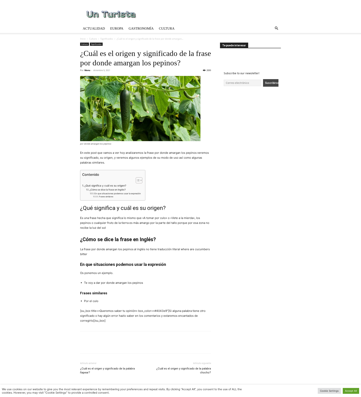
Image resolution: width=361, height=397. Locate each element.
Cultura (166, 28)
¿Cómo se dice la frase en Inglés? (107, 189)
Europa (116, 28)
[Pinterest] (101, 345)
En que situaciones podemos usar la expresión (117, 193)
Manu (87, 70)
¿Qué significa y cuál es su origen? (105, 185)
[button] (276, 29)
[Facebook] (84, 345)
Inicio (83, 38)
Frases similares (106, 196)
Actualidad (94, 28)
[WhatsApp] (110, 345)
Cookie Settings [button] (329, 390)
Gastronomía (141, 28)
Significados (106, 38)
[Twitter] (92, 345)
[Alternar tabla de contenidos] (137, 180)
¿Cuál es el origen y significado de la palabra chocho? (183, 370)
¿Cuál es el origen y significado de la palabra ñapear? (107, 370)
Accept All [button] (351, 390)
